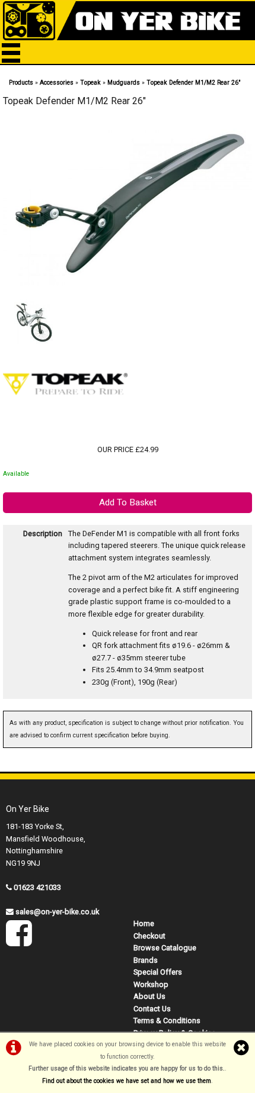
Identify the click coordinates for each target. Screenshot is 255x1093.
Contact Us (152, 1008)
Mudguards (123, 82)
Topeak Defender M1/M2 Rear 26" (193, 82)
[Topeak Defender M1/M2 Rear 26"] (127, 206)
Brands (145, 960)
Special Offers (157, 972)
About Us (149, 996)
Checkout (149, 935)
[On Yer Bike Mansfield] (127, 20)
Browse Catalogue (164, 947)
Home (143, 923)
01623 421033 (37, 887)
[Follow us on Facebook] (19, 941)
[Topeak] (65, 425)
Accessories (57, 82)
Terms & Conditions (166, 1020)
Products (21, 82)
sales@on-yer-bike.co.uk (57, 911)
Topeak (90, 82)
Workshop (150, 984)
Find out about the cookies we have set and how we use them (126, 1081)
